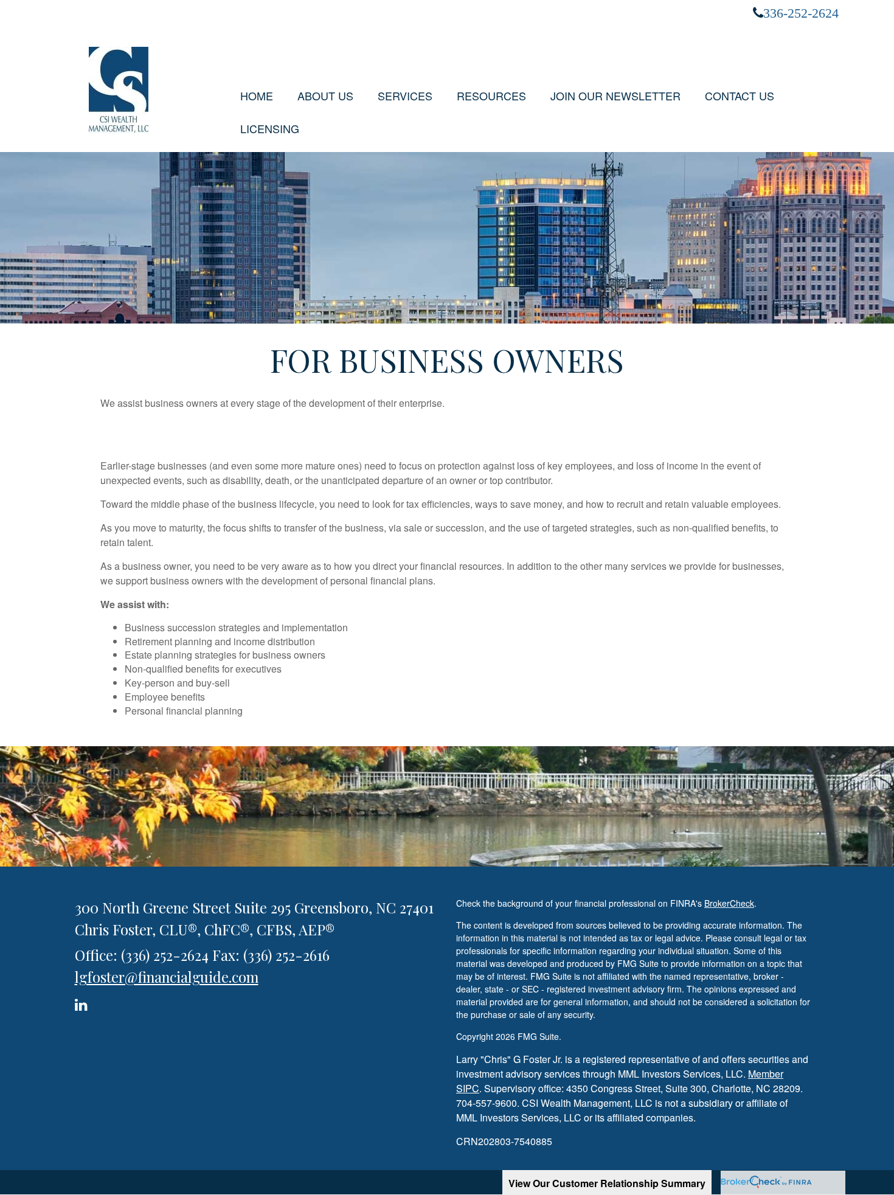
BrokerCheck (729, 903)
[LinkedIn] (83, 1002)
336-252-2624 (801, 12)
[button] (325, 95)
